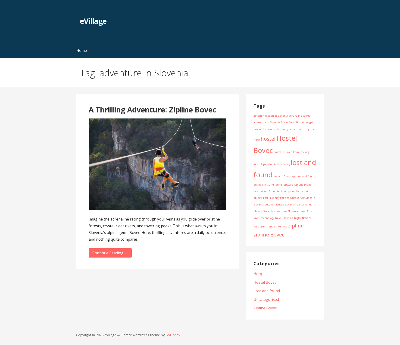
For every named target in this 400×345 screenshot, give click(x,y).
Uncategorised (266, 299)
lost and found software (278, 184)
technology (267, 218)
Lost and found (266, 290)
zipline (296, 225)
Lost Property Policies (276, 197)
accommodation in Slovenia (270, 115)
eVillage (93, 21)
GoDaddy (173, 335)
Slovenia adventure (275, 211)
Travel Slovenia (284, 218)
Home (81, 50)
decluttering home (284, 129)
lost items (297, 191)
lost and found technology (275, 191)
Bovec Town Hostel (292, 122)
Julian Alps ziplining (278, 164)
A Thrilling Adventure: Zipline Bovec (152, 110)
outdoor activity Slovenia (280, 204)
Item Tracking (301, 152)
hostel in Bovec (283, 152)
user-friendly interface (273, 226)
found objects (305, 129)
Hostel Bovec (264, 282)
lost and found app (285, 176)
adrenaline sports (299, 115)
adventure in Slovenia (266, 122)
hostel (268, 138)
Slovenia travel (297, 211)
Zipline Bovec (265, 308)
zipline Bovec (268, 234)
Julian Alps (259, 164)
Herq (256, 139)
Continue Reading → (110, 252)
